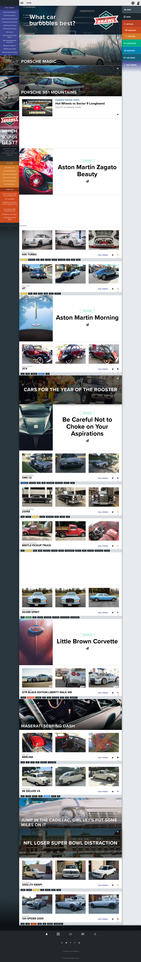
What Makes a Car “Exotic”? (9, 214)
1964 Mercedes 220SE (10, 49)
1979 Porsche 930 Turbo (9, 29)
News (128, 17)
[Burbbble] (9, 3)
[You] (138, 3)
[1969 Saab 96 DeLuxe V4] (37, 776)
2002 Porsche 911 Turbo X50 (9, 19)
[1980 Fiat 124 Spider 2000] (37, 904)
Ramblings (132, 30)
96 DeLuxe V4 (31, 790)
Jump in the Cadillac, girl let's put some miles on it (69, 822)
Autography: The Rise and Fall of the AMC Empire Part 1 (9, 204)
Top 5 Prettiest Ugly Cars (9, 181)
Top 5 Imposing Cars (9, 184)
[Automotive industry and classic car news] (58, 934)
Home (28, 3)
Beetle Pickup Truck (36, 545)
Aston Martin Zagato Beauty (87, 170)
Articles (129, 24)
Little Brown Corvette (87, 641)
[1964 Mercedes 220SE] (37, 497)
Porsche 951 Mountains (49, 92)
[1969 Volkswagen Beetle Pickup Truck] (37, 531)
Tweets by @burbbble (9, 160)
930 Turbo (29, 254)
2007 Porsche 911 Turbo (9, 25)
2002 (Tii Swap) (32, 884)
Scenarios (130, 51)
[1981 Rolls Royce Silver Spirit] (37, 597)
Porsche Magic (38, 61)
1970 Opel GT (9, 32)
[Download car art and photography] (83, 934)
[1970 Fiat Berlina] (37, 742)
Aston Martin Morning (87, 317)
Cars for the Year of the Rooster (70, 390)
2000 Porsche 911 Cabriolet (9, 22)
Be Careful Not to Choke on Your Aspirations (87, 426)
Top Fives (131, 36)
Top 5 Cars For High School (9, 174)
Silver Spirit (30, 611)
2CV (27, 368)
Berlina (27, 756)
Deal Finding (131, 65)
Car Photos (131, 43)
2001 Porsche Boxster (9, 15)
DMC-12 (28, 477)
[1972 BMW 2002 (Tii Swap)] (37, 870)
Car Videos (130, 58)
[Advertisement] (68, 133)
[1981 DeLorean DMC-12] (37, 463)
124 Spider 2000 (33, 918)
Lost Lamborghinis (10, 199)
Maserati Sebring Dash (48, 726)
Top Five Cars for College (9, 177)
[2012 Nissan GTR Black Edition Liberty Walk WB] (37, 677)
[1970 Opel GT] (37, 274)
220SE (28, 511)
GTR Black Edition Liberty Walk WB (47, 691)
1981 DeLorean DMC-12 (9, 45)
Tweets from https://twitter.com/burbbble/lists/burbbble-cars (14, 226)
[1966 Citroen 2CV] (37, 354)
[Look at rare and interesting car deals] (95, 934)
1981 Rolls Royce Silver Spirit (9, 52)
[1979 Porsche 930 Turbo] (37, 240)
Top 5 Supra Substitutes (9, 171)
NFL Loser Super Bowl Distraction (71, 843)
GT (26, 287)
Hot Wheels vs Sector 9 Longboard (80, 103)
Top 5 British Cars (9, 167)
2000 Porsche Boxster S (9, 12)
